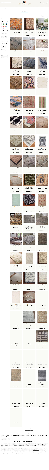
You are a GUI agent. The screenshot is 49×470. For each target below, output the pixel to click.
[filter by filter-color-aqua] (6, 26)
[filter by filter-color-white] (1, 24)
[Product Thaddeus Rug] (42, 63)
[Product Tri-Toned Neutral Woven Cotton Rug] (16, 278)
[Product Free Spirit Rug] (16, 317)
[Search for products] (1, 2)
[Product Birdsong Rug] (42, 414)
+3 (32, 206)
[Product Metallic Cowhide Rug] (29, 297)
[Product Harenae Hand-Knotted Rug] (42, 356)
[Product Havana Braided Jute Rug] (42, 122)
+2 (19, 206)
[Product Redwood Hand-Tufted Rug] (42, 180)
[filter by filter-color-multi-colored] (5, 24)
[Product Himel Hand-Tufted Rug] (29, 258)
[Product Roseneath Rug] (42, 219)
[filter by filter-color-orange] (5, 26)
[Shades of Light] (24, 2)
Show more (6, 50)
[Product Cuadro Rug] (16, 414)
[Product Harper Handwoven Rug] (42, 161)
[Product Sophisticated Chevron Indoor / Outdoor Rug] (16, 200)
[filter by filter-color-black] (6, 24)
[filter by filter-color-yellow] (1, 28)
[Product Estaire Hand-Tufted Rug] (16, 141)
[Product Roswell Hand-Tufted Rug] (29, 24)
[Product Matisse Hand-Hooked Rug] (16, 102)
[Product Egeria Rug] (29, 278)
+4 (32, 148)
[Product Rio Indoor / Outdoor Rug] (29, 395)
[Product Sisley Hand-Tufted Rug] (29, 122)
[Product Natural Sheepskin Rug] (42, 82)
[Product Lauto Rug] (29, 317)
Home (1, 8)
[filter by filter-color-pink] (1, 26)
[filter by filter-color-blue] (6, 23)
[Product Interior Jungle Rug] (29, 43)
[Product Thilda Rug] (42, 239)
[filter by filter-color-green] (3, 24)
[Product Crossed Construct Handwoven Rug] (16, 297)
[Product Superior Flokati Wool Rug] (16, 258)
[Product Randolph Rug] (42, 317)
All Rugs (6, 8)
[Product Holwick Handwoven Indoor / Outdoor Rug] (42, 102)
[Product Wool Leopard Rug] (16, 219)
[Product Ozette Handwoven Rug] (42, 297)
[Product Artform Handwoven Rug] (42, 141)
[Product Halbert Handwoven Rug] (29, 414)
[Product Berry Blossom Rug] (29, 82)
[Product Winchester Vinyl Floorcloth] (42, 336)
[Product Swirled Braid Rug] (42, 395)
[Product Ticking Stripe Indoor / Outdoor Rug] (16, 239)
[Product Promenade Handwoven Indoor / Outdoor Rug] (16, 122)
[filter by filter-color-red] (3, 26)
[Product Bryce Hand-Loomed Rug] (42, 278)
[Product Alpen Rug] (29, 239)
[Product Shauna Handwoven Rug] (16, 395)
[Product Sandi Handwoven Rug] (42, 258)
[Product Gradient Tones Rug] (16, 63)
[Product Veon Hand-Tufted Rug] (29, 102)
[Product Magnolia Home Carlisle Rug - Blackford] (29, 375)
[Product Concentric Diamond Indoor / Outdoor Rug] (29, 200)
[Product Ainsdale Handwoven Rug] (29, 434)
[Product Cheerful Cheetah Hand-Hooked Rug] (16, 336)
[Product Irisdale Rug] (16, 375)
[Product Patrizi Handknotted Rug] (16, 356)
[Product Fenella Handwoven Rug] (29, 180)
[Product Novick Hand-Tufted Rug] (29, 336)
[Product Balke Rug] (16, 43)
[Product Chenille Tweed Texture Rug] (16, 82)
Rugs (3, 8)
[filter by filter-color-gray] (3, 23)
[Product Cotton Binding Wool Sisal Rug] (16, 161)
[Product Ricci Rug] (29, 161)
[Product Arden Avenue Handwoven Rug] (29, 141)
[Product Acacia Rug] (29, 63)
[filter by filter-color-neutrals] (1, 23)
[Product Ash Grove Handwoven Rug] (16, 180)
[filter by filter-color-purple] (3, 28)
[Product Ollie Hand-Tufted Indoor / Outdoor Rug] (42, 24)
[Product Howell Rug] (16, 453)
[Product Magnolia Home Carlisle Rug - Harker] (42, 43)
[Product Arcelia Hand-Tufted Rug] (29, 453)
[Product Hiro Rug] (42, 434)
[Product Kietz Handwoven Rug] (16, 434)
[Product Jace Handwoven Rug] (29, 356)
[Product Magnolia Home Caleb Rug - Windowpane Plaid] (29, 219)
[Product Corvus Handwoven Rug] (42, 453)
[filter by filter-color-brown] (5, 23)
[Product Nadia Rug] (42, 200)
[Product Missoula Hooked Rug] (16, 24)
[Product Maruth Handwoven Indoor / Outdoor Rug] (42, 375)
